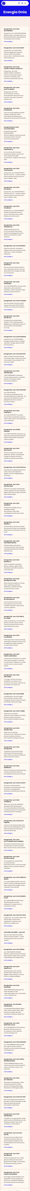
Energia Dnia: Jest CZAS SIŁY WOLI (15, 915)
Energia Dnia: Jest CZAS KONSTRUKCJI (11, 148)
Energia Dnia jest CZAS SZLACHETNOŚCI (11, 128)
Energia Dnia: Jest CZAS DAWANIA (15, 1042)
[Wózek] (19, 3)
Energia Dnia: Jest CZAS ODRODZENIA (11, 1115)
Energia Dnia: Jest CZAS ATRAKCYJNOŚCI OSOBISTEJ (13, 67)
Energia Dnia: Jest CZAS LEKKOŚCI (15, 390)
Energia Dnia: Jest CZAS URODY (14, 48)
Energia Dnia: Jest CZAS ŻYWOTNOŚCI (11, 169)
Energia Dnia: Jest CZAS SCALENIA (15, 301)
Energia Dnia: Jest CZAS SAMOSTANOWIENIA (11, 1173)
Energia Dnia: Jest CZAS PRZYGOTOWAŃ (11, 857)
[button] (25, 3)
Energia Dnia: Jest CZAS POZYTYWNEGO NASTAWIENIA (14, 840)
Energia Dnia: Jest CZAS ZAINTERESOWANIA (11, 542)
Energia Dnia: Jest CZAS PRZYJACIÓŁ (11, 449)
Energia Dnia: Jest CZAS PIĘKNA (14, 949)
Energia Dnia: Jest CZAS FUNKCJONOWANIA (11, 655)
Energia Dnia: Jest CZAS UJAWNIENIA (11, 636)
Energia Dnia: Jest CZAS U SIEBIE (14, 711)
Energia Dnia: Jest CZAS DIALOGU (15, 354)
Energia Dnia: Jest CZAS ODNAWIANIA (11, 372)
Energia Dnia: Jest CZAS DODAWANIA (11, 109)
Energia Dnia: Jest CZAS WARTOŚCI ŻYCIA (11, 1024)
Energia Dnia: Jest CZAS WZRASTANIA (11, 729)
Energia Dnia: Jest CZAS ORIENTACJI (11, 967)
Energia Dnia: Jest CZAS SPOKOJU (15, 467)
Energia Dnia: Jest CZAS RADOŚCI (15, 246)
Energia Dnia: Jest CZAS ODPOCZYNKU (11, 485)
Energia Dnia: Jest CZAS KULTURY (15, 1097)
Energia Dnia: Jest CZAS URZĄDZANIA (11, 748)
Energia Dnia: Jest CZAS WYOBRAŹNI (11, 1154)
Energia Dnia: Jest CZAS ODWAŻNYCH (11, 226)
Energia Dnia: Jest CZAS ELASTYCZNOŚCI (11, 88)
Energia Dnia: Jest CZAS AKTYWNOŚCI (11, 1079)
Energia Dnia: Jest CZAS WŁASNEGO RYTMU (11, 579)
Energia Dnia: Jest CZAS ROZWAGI (15, 337)
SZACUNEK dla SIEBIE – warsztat (14, 932)
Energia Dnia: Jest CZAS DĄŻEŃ (14, 694)
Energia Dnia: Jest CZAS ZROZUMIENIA (11, 30)
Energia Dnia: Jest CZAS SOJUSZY (15, 783)
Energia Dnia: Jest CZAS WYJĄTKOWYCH (11, 598)
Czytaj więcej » (8, 41)
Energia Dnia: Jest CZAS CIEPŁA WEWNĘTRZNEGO (14, 1060)
